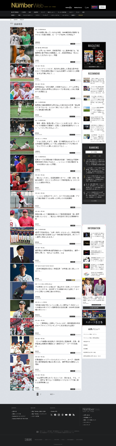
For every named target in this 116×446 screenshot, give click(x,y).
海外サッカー (51, 12)
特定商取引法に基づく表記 (89, 352)
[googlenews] (70, 415)
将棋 (19, 15)
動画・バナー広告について (90, 420)
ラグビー (38, 15)
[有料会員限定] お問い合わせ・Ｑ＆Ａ (92, 356)
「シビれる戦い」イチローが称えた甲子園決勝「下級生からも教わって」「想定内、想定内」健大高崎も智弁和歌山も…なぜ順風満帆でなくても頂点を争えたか (95, 170)
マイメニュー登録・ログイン (90, 334)
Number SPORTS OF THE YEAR (20, 418)
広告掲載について (88, 417)
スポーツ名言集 (35, 416)
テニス (77, 12)
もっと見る (94, 200)
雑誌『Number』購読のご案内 (39, 411)
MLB (30, 12)
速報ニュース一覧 (16, 413)
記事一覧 (14, 411)
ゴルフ (70, 12)
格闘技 (12, 15)
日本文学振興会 (79, 439)
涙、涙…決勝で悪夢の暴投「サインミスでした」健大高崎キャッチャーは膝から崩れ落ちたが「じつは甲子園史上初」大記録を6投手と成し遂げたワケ (95, 187)
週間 (100, 156)
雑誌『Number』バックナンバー (39, 413)
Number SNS (54, 411)
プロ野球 (24, 12)
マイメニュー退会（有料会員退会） (91, 338)
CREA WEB (56, 439)
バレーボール (65, 15)
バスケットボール (55, 15)
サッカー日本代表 (62, 12)
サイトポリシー (87, 422)
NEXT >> (52, 394)
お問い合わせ (87, 415)
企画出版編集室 (70, 439)
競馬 (83, 12)
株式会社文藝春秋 (38, 439)
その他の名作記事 (94, 307)
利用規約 (85, 345)
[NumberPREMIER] (94, 7)
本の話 (63, 439)
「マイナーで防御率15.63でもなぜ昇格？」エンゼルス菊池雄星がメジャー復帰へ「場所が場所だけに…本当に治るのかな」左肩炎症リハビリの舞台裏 (95, 195)
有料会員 (102, 7)
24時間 (94, 156)
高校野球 (36, 12)
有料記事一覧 (86, 341)
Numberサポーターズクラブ (18, 416)
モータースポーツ (27, 15)
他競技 (73, 15)
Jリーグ (43, 12)
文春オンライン (48, 439)
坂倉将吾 (16, 19)
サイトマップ (87, 424)
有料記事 (81, 15)
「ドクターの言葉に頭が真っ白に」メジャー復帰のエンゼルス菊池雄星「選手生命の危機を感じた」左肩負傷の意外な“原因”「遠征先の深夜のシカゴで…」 (95, 178)
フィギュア (45, 15)
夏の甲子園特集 (14, 12)
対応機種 (85, 348)
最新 (89, 156)
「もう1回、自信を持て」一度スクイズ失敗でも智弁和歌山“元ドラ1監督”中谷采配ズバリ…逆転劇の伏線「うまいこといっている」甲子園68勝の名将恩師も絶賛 (95, 162)
